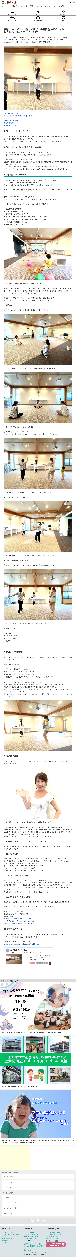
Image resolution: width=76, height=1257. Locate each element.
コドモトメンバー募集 (53, 1232)
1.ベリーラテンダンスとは (13, 113)
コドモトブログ (7, 1243)
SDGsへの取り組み (8, 1238)
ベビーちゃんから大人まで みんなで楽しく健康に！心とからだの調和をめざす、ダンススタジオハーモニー (38, 957)
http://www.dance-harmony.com (19, 918)
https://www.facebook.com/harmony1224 (21, 923)
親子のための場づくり (31, 1236)
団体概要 (5, 1240)
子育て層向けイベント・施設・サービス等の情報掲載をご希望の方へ (33, 1246)
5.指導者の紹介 (9, 123)
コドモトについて (7, 1232)
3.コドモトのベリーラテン (13, 118)
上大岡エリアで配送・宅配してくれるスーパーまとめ (19, 1086)
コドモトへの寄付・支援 (53, 1234)
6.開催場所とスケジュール (13, 125)
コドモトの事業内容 (30, 1232)
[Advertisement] (15, 1157)
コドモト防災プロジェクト (32, 1238)
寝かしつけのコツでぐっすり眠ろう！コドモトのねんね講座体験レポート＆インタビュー (31, 1032)
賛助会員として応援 (52, 1238)
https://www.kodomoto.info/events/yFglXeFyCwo (22, 944)
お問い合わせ (28, 1250)
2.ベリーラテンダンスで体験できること (18, 116)
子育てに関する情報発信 (31, 1234)
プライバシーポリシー (42, 1252)
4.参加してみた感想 (11, 120)
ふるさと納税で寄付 (52, 1236)
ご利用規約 (30, 1252)
